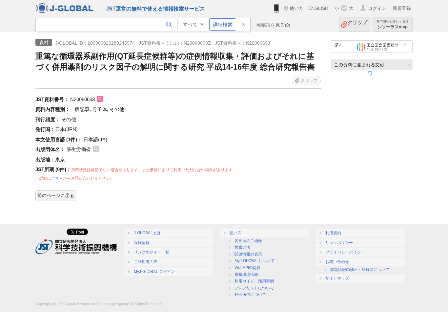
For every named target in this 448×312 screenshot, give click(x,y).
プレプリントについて (254, 288)
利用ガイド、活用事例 (254, 281)
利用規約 (333, 233)
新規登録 (402, 8)
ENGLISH (318, 8)
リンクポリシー (339, 242)
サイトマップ (337, 278)
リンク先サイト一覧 (151, 252)
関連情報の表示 (248, 254)
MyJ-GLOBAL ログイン (154, 271)
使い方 (296, 8)
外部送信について (250, 294)
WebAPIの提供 (247, 267)
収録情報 (142, 242)
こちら (57, 178)
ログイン (377, 8)
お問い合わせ (337, 261)
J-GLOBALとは (147, 233)
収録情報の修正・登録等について (359, 269)
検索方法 (242, 247)
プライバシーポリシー (345, 252)
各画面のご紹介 (248, 240)
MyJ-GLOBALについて (254, 260)
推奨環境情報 (246, 274)
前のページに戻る (55, 195)
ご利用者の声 (145, 261)
